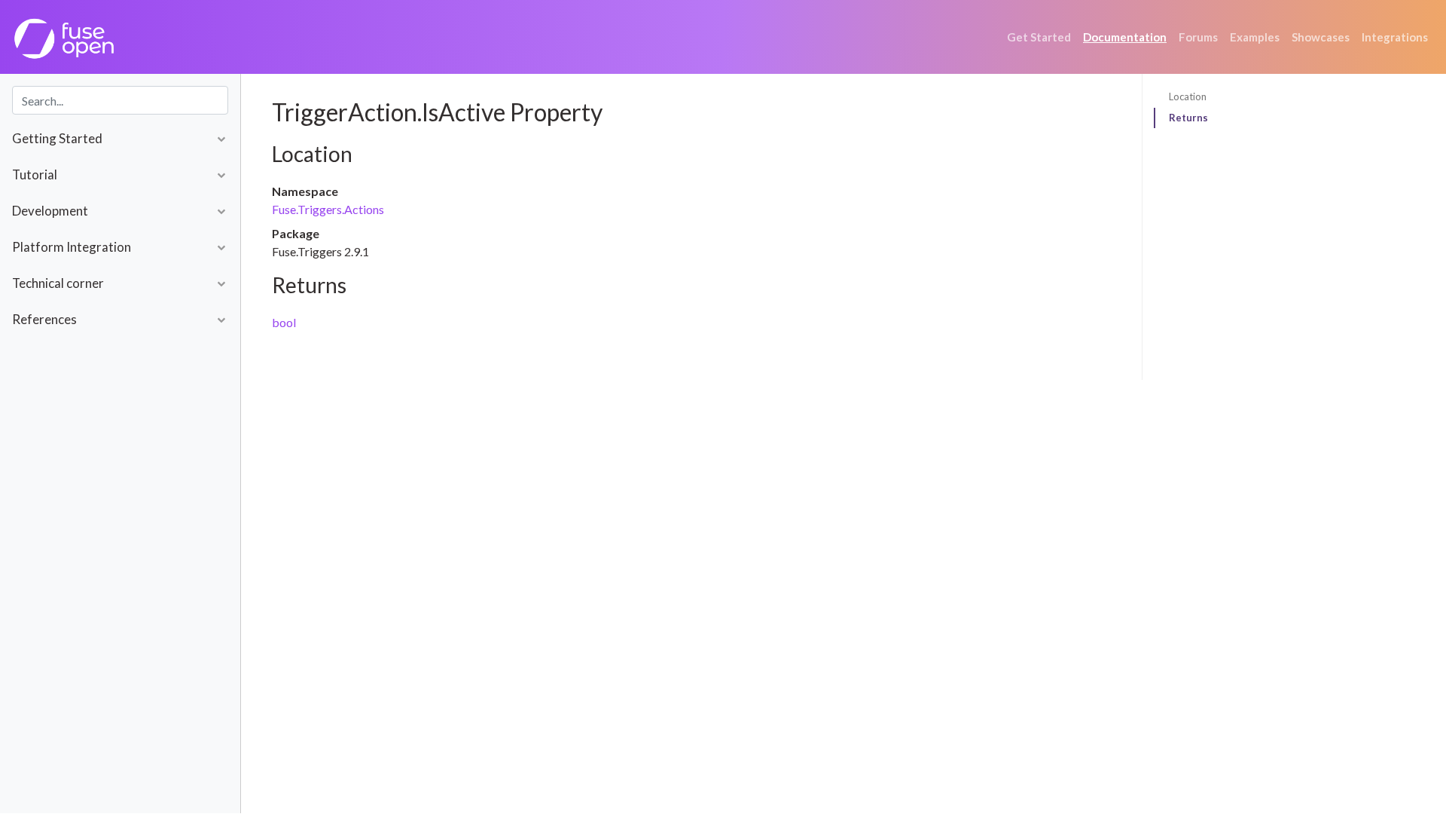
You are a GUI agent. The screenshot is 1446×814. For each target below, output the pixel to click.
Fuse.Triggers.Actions (328, 209)
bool (284, 322)
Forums (1198, 37)
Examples (1255, 37)
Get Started (1039, 37)
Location (1188, 96)
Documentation (1125, 37)
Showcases (1321, 37)
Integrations (1395, 37)
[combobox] (120, 100)
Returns (1188, 118)
